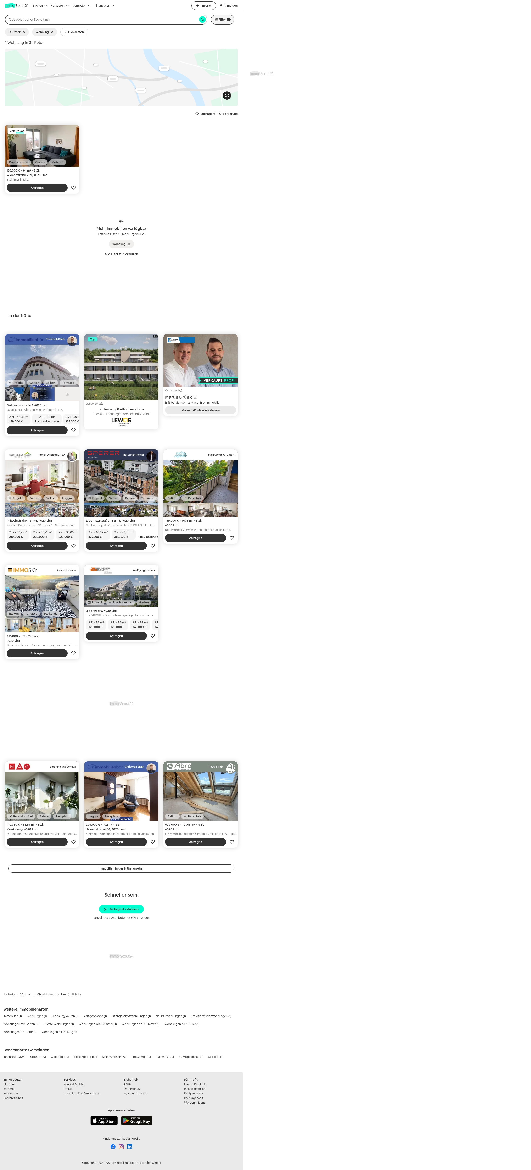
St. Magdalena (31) (191, 1056)
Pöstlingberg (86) (85, 1056)
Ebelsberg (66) (141, 1056)
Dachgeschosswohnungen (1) (131, 1016)
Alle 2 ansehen (148, 536)
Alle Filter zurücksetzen (121, 254)
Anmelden (231, 5)
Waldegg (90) (60, 1056)
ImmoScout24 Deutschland (82, 1093)
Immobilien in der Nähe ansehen (121, 868)
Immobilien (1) (12, 1016)
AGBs (127, 1084)
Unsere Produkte (195, 1084)
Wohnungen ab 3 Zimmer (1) (141, 1024)
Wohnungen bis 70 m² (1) (20, 1032)
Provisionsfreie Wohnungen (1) (211, 1016)
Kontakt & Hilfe (74, 1084)
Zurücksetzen (74, 32)
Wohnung (42, 32)
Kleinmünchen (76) (114, 1056)
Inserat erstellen (194, 1088)
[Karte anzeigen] (121, 77)
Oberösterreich (46, 994)
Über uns (9, 1084)
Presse (68, 1088)
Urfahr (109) (38, 1056)
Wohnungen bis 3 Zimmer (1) (98, 1024)
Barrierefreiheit (13, 1098)
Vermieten (79, 5)
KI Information (137, 1093)
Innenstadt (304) (14, 1056)
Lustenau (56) (165, 1056)
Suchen (38, 5)
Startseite (9, 994)
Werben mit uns (194, 1102)
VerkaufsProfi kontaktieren (201, 410)
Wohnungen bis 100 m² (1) (181, 1024)
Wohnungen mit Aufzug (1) (59, 1032)
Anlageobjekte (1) (95, 1016)
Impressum (10, 1093)
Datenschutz (132, 1088)
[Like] (73, 188)
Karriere (8, 1088)
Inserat (206, 5)
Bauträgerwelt (193, 1098)
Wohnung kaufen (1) (65, 1016)
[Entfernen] (25, 32)
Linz (63, 994)
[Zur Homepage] (17, 5)
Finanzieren (102, 5)
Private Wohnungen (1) (59, 1024)
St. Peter (15, 32)
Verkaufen (58, 5)
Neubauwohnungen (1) (171, 1016)
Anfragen (37, 187)
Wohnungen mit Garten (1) (21, 1024)
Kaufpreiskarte (193, 1093)
